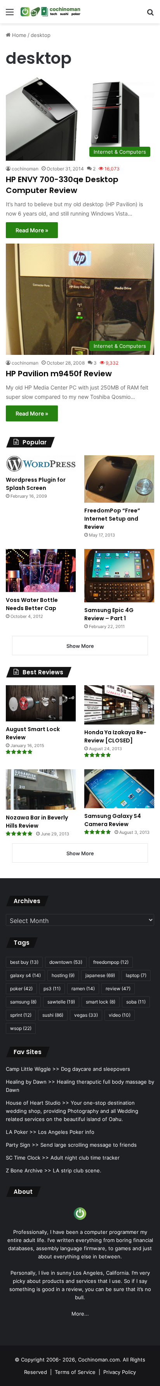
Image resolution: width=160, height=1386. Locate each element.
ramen (83, 988)
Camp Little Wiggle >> (32, 1069)
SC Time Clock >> (27, 1157)
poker (21, 988)
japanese (100, 975)
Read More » (32, 230)
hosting (63, 975)
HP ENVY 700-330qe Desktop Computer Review (62, 185)
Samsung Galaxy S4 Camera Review (112, 820)
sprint (20, 1015)
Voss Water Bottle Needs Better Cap (32, 604)
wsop (20, 1028)
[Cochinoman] (50, 11)
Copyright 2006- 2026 (48, 1359)
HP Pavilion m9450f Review (59, 373)
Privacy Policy (119, 1372)
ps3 (52, 988)
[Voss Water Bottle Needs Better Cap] (41, 570)
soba (136, 1002)
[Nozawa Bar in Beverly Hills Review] (41, 789)
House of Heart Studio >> (37, 1103)
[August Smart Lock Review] (41, 703)
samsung (23, 1002)
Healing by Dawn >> (30, 1082)
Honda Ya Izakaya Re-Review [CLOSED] (115, 736)
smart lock (100, 1002)
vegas (86, 1015)
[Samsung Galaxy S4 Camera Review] (119, 788)
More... (80, 1314)
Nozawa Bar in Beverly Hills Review (37, 822)
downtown (65, 962)
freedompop (111, 962)
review (118, 988)
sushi (52, 1015)
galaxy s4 (25, 975)
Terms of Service (75, 1372)
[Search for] (150, 14)
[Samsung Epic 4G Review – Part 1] (119, 575)
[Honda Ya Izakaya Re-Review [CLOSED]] (119, 705)
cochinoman (25, 169)
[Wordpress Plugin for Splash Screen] (41, 463)
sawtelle (61, 1002)
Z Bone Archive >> (28, 1170)
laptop (136, 975)
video (119, 1015)
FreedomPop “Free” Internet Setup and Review (112, 519)
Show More (80, 646)
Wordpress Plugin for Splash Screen (36, 484)
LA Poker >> (21, 1132)
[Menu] (10, 14)
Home (18, 35)
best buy (24, 962)
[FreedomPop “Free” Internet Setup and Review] (119, 479)
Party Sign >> (22, 1145)
